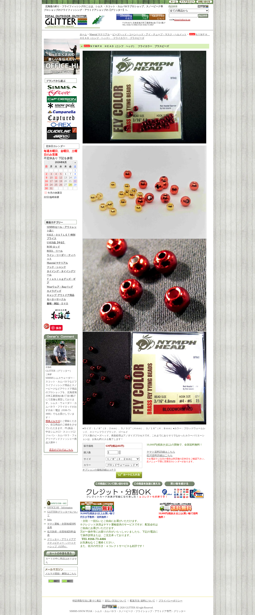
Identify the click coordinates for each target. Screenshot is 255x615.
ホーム (83, 34)
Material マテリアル (57, 262)
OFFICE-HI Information (60, 507)
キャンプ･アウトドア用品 (60, 295)
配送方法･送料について (142, 600)
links (49, 519)
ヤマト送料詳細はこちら (161, 451)
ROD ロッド (53, 246)
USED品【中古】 (56, 242)
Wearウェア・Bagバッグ (60, 286)
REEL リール (55, 251)
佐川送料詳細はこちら (160, 455)
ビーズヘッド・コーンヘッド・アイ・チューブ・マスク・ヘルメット (149, 34)
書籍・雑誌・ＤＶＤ (57, 303)
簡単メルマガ (53, 421)
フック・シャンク (56, 267)
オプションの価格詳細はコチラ (99, 469)
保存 (58, 328)
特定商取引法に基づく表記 (87, 600)
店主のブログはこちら (61, 449)
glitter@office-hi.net (182, 20)
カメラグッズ (54, 291)
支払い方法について (115, 600)
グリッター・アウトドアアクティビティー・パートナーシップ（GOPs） (61, 543)
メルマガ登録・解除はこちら (60, 573)
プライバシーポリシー (170, 600)
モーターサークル (56, 299)
